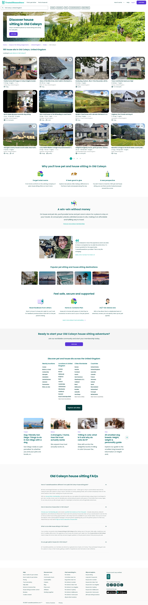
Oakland (77, 382)
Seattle (77, 369)
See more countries (97, 397)
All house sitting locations (92, 594)
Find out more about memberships (74, 224)
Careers (46, 582)
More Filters (85, 8)
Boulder (77, 389)
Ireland (93, 382)
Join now (13, 34)
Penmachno (45, 384)
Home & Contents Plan (29, 587)
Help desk (25, 584)
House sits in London (91, 579)
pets (79, 432)
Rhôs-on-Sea (46, 387)
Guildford (61, 391)
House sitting (89, 575)
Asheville (77, 392)
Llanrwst (44, 382)
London (60, 369)
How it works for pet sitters (30, 577)
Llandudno (45, 377)
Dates (53, 8)
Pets (66, 8)
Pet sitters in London (70, 582)
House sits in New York (92, 582)
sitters (53, 432)
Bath (59, 379)
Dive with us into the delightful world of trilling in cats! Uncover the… (87, 446)
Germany (93, 379)
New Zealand (94, 387)
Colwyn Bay (45, 372)
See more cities (79, 397)
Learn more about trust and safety (73, 320)
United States (95, 367)
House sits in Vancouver (92, 592)
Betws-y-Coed (46, 369)
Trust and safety (27, 582)
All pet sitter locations (71, 597)
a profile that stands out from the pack (75, 512)
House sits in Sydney (91, 587)
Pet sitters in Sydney (70, 589)
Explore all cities (74, 408)
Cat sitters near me (70, 577)
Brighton (60, 376)
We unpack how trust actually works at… (59, 445)
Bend (76, 384)
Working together (48, 592)
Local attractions (75, 8)
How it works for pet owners (30, 575)
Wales (45, 45)
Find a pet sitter (31, 2)
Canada (93, 374)
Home (5, 45)
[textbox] (24, 8)
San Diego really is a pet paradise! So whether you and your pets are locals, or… (33, 450)
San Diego (77, 394)
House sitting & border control (31, 589)
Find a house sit (42, 2)
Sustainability (47, 579)
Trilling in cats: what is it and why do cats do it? (87, 437)
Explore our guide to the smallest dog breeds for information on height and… (114, 450)
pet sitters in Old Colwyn (17, 53)
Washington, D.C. (79, 379)
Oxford (60, 381)
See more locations (64, 399)
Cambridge (61, 384)
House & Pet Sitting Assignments (19, 45)
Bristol (60, 371)
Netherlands (94, 394)
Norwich (60, 394)
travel (26, 432)
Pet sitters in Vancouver (71, 594)
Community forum (49, 577)
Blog (45, 584)
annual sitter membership (53, 496)
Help (128, 2)
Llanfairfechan (46, 379)
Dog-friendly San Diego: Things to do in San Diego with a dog (33, 439)
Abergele (45, 374)
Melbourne (78, 387)
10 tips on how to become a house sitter (66, 519)
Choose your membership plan (49, 512)
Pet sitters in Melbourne (71, 592)
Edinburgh (61, 374)
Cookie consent (27, 594)
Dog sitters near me (70, 579)
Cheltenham (61, 386)
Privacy (61, 603)
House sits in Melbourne (92, 589)
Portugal (93, 392)
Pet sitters (67, 575)
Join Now (141, 2)
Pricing (25, 579)
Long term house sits (91, 577)
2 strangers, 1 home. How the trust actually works (60, 437)
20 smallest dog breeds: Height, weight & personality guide (113, 439)
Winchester (61, 389)
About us (46, 575)
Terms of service (50, 603)
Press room (47, 587)
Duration (59, 8)
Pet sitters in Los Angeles (71, 587)
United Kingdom (36, 45)
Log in (133, 2)
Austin (76, 374)
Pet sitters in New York (71, 584)
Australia (93, 372)
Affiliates (46, 589)
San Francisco (79, 377)
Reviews (25, 592)
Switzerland (94, 389)
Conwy (44, 367)
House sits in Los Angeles (92, 584)
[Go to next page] (80, 158)
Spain (92, 384)
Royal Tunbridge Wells (64, 396)
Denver (77, 367)
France (93, 377)
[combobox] (24, 8)
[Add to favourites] (34, 59)
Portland (77, 372)
